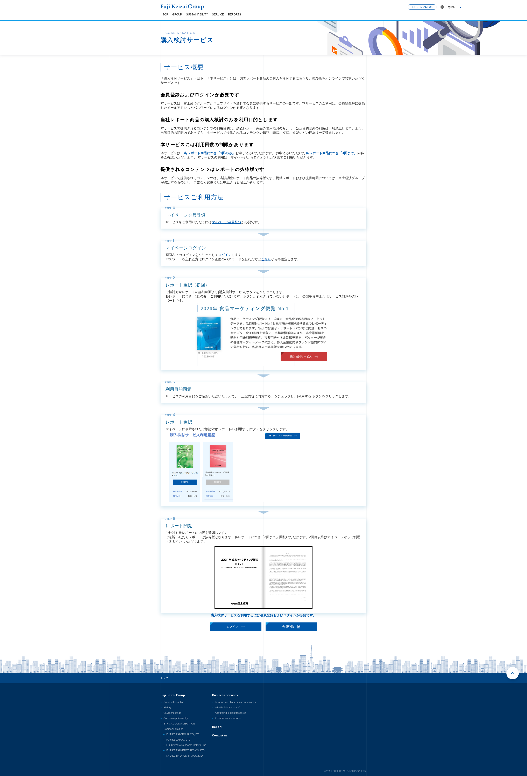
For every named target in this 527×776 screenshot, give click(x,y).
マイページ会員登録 (226, 222)
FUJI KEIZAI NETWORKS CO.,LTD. (185, 750)
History (167, 707)
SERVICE (218, 14)
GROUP (177, 14)
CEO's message (172, 712)
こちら (266, 259)
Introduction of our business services (235, 702)
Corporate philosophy (175, 718)
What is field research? (227, 707)
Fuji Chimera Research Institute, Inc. (186, 745)
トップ (164, 678)
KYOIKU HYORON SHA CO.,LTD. (184, 755)
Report (217, 726)
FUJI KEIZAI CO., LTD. (178, 739)
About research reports (227, 718)
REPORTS (234, 14)
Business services (225, 695)
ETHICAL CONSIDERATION (179, 723)
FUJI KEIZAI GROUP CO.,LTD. (183, 734)
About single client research (230, 712)
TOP (165, 14)
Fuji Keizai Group (173, 695)
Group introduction (173, 702)
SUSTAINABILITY (197, 14)
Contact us (219, 735)
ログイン (224, 255)
